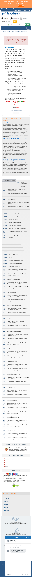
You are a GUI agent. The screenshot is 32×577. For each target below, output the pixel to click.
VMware (6, 508)
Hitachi (8, 31)
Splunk (6, 507)
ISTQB (6, 501)
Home (4, 31)
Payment (3, 564)
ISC (5, 500)
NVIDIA (6, 504)
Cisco (6, 497)
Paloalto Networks (9, 505)
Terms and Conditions (16, 110)
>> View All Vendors (9, 513)
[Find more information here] (18, 556)
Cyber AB (7, 498)
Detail (4, 451)
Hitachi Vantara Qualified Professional (19, 31)
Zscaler (6, 511)
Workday (7, 510)
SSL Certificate (16, 488)
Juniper (6, 503)
